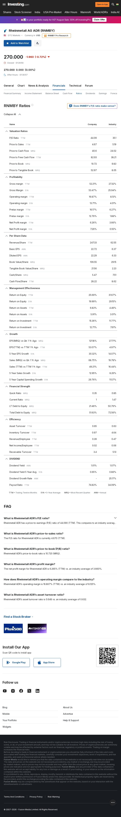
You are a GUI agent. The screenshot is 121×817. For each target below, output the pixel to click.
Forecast (115, 93)
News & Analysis (38, 85)
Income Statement (33, 93)
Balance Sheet (52, 93)
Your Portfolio (10, 720)
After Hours (71, 12)
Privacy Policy (36, 797)
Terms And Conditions (14, 797)
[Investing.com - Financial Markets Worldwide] (18, 4)
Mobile (6, 713)
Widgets (7, 726)
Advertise (68, 713)
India (37, 12)
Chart (21, 85)
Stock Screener (23, 12)
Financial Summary (12, 93)
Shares (7, 12)
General (9, 85)
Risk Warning (54, 797)
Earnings (103, 93)
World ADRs (101, 12)
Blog (5, 707)
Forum (89, 85)
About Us (67, 707)
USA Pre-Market (52, 12)
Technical (75, 85)
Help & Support (71, 720)
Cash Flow (67, 93)
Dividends (90, 93)
